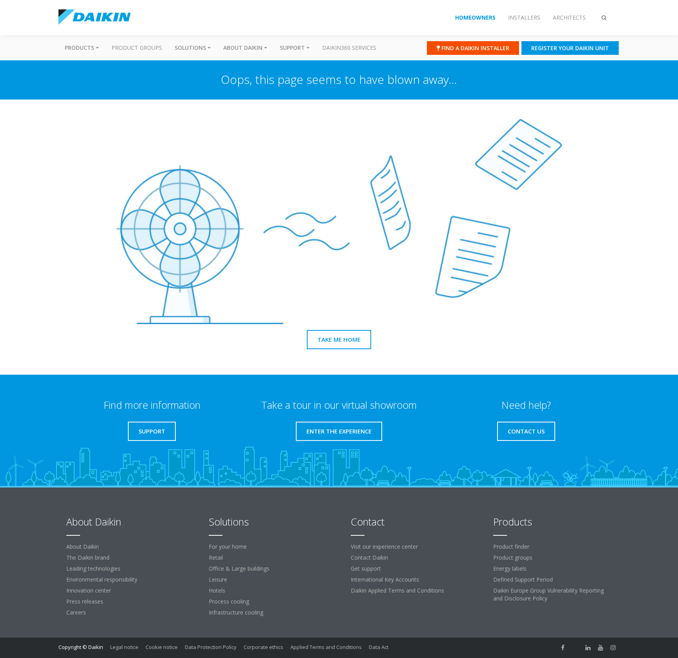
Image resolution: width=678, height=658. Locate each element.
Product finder (511, 546)
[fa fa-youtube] (600, 648)
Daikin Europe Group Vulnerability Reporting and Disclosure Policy (548, 594)
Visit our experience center (384, 546)
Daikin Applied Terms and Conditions (397, 590)
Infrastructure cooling (236, 612)
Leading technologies (93, 568)
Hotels (217, 590)
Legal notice (124, 647)
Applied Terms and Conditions (326, 647)
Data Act (378, 647)
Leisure (218, 579)
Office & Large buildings (239, 568)
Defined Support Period (523, 579)
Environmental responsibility (101, 579)
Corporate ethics (263, 647)
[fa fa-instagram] (613, 648)
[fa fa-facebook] (563, 648)
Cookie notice (162, 647)
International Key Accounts (385, 579)
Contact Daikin (369, 557)
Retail (216, 557)
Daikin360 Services (349, 47)
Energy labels (510, 568)
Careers (76, 612)
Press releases (84, 601)
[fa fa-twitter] (575, 648)
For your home (228, 546)
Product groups (136, 47)
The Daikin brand (87, 557)
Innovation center (88, 590)
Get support (366, 568)
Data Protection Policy (211, 647)
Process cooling (229, 601)
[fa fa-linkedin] (588, 648)
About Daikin (82, 546)
